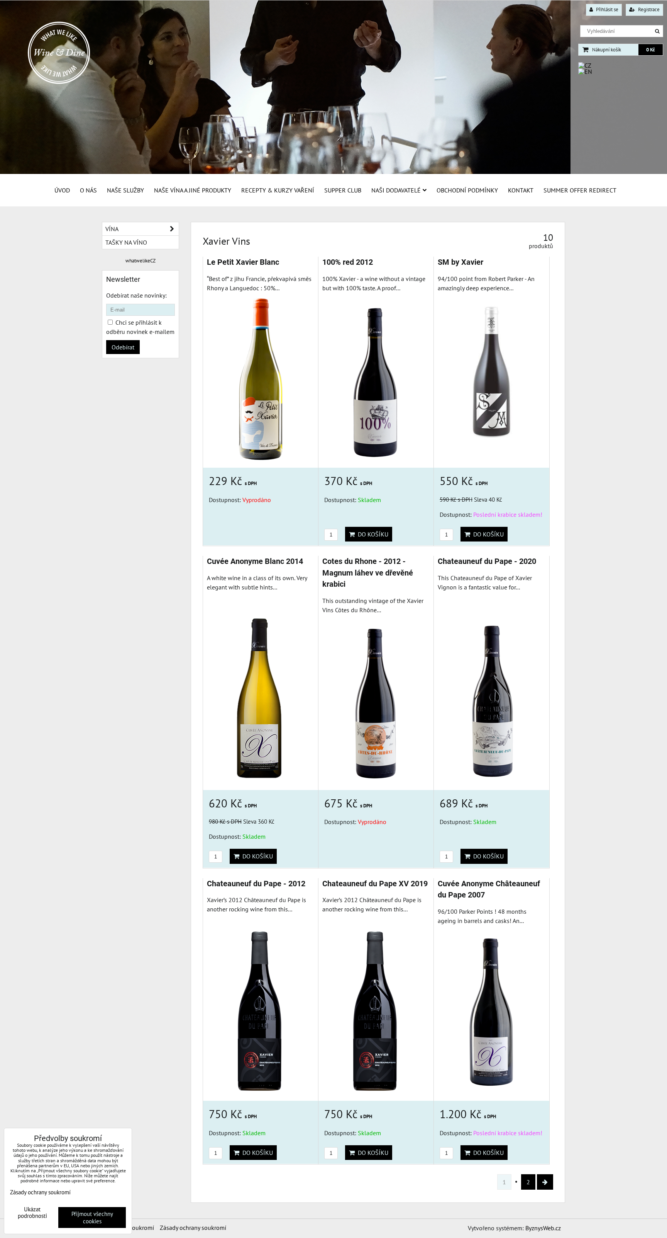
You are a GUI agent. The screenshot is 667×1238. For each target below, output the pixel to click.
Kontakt (520, 190)
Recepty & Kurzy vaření (277, 190)
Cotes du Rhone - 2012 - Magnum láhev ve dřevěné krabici (367, 573)
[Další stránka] (545, 1182)
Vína (112, 229)
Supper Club (342, 190)
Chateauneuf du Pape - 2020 (487, 561)
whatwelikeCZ (140, 260)
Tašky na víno (126, 242)
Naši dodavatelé (396, 190)
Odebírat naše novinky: (136, 295)
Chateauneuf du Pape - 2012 (256, 883)
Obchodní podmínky (467, 190)
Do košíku (371, 534)
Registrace (648, 9)
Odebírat (123, 347)
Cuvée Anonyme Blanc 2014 (255, 561)
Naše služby (125, 190)
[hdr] (333, 172)
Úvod (62, 190)
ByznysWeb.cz (543, 1228)
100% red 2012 (347, 262)
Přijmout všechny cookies (92, 1217)
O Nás (88, 190)
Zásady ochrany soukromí (193, 1227)
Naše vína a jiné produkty (192, 190)
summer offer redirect (579, 190)
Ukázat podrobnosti (32, 1212)
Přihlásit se (606, 9)
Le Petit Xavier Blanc (243, 262)
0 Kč (650, 49)
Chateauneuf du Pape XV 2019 (375, 883)
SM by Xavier (460, 262)
